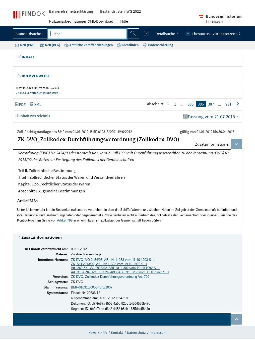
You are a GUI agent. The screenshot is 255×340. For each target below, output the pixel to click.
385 (190, 104)
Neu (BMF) (27, 45)
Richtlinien (130, 45)
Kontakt (117, 332)
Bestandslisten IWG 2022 (120, 11)
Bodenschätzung (160, 45)
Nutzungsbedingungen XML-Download (81, 21)
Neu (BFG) (52, 45)
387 (211, 104)
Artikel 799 (64, 220)
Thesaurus (201, 33)
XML (37, 104)
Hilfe (124, 21)
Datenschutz (136, 332)
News (92, 332)
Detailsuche (165, 33)
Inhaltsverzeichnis (34, 115)
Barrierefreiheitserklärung (71, 11)
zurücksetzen (224, 33)
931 (228, 104)
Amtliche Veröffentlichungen (91, 45)
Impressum (158, 332)
